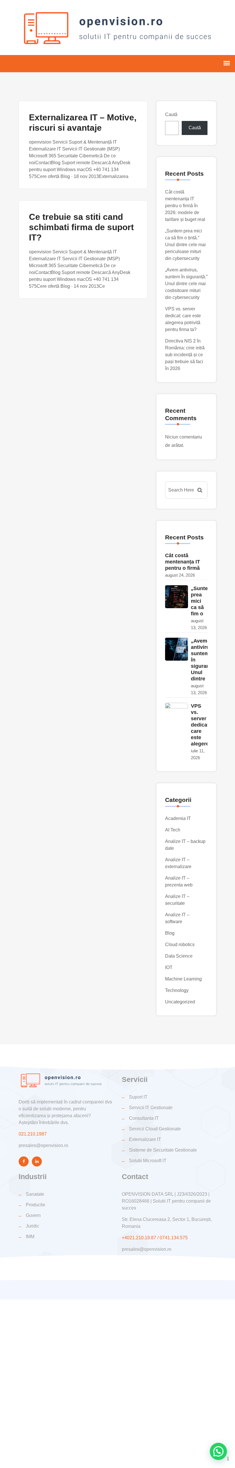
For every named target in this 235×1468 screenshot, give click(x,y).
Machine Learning (183, 978)
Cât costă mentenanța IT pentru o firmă (182, 562)
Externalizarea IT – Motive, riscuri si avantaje (82, 122)
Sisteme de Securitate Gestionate (163, 1150)
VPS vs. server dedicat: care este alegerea (201, 725)
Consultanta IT (144, 1118)
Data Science (179, 956)
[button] (218, 1451)
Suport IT (138, 1097)
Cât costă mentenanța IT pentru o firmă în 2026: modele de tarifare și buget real (185, 205)
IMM (30, 1236)
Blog (170, 933)
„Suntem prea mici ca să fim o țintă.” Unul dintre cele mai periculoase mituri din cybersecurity (185, 244)
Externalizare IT (145, 1139)
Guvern (33, 1215)
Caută (171, 114)
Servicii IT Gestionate (151, 1107)
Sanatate (35, 1194)
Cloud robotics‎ (180, 944)
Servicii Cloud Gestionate (155, 1128)
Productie (35, 1204)
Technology (177, 990)
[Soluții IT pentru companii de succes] (117, 27)
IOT (169, 967)
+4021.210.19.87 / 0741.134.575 (155, 1237)
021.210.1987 (33, 1134)
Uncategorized (180, 1001)
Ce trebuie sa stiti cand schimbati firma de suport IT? (81, 227)
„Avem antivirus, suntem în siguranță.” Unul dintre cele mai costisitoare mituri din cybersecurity (186, 283)
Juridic (32, 1226)
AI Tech (172, 829)
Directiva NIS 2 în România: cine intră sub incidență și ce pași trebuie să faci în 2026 (185, 354)
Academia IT (178, 818)
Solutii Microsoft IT (148, 1160)
